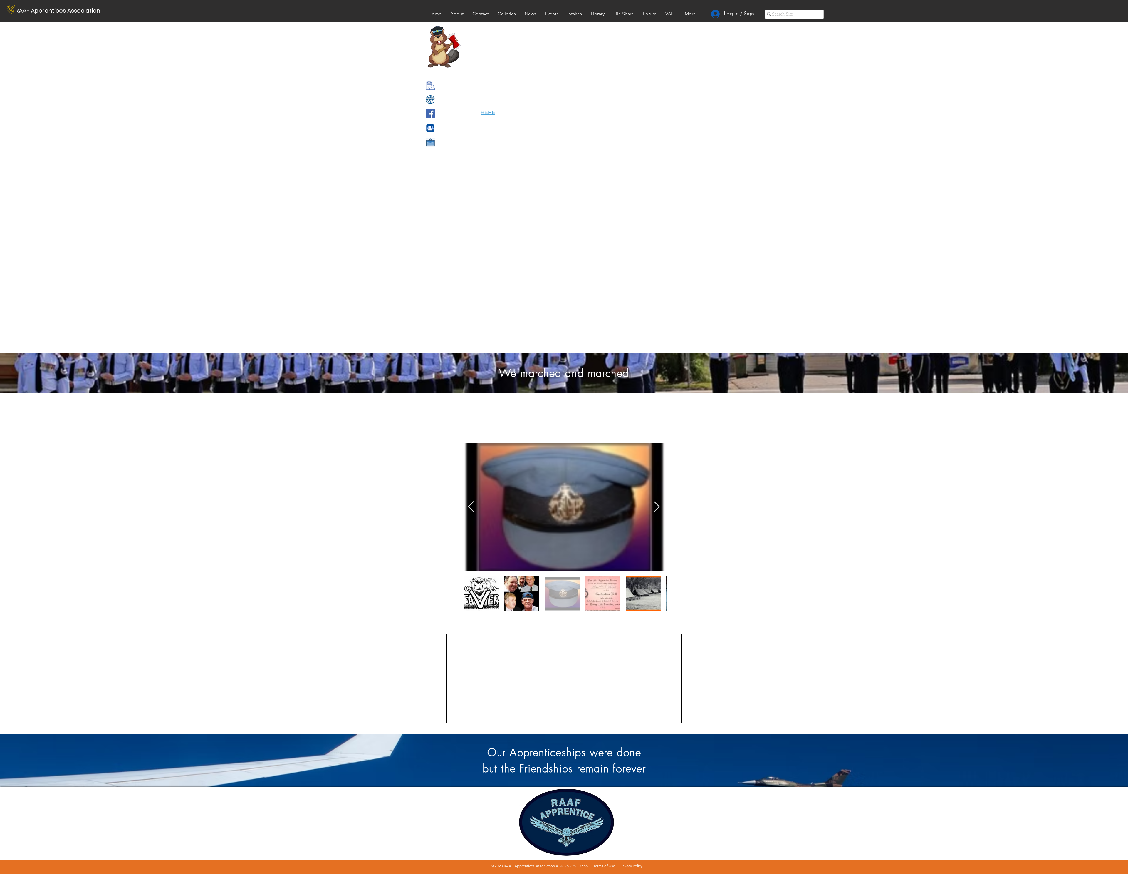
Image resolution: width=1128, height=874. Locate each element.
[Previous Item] (471, 507)
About (772, 796)
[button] (670, 13)
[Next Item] (656, 507)
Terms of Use (604, 866)
